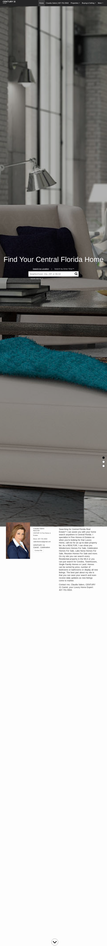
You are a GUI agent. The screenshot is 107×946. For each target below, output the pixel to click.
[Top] (103, 457)
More (101, 4)
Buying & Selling (89, 4)
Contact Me (38, 550)
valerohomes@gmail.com (42, 541)
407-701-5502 (42, 539)
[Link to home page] (10, 3)
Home (41, 3)
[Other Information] (103, 466)
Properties (76, 4)
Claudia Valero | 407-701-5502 (57, 3)
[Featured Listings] (103, 461)
